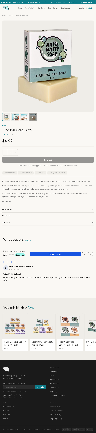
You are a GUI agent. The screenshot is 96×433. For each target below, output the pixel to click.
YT (10, 396)
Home (4, 15)
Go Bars (6, 411)
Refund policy (27, 429)
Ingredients (53, 8)
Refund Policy (55, 415)
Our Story (41, 8)
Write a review (55, 254)
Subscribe (40, 387)
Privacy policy (39, 429)
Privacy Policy (55, 407)
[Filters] (84, 254)
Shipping (53, 391)
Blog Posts (54, 383)
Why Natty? (29, 8)
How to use (48, 215)
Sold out (48, 160)
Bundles (6, 415)
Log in (81, 8)
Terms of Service (56, 411)
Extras (5, 419)
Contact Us (65, 8)
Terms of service (53, 429)
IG (5, 396)
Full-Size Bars (8, 407)
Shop (20, 8)
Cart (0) (89, 8)
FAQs (52, 376)
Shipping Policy (56, 419)
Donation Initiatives (58, 395)
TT (15, 396)
